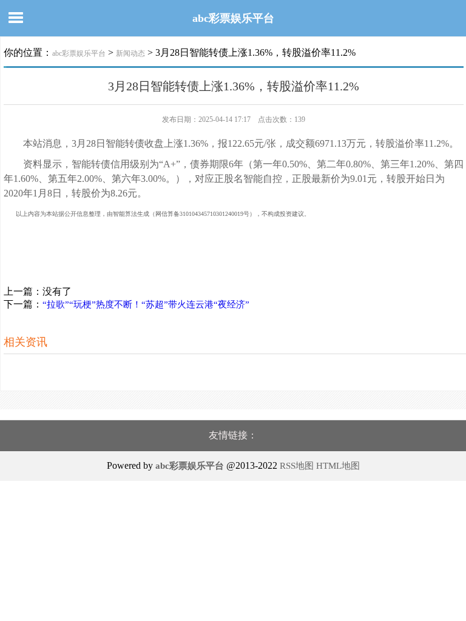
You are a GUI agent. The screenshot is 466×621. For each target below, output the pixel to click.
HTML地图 (338, 466)
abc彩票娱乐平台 (233, 18)
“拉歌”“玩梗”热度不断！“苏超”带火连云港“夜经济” (145, 304)
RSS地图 (297, 466)
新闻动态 (130, 53)
